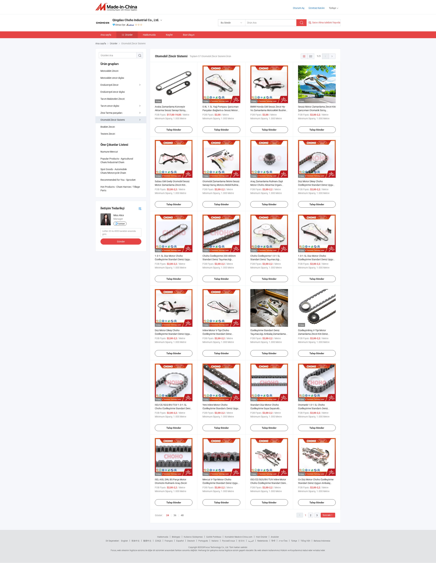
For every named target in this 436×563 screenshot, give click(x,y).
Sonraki (327, 515)
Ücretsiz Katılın (317, 8)
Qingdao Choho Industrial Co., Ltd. (135, 20)
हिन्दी (273, 540)
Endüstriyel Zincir (109, 84)
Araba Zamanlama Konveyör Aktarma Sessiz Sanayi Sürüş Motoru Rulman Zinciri (170, 110)
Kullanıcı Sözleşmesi (193, 536)
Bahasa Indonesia (322, 540)
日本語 (158, 540)
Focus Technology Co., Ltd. (216, 547)
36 (175, 515)
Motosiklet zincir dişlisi (112, 77)
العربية (251, 540)
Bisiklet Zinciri (107, 126)
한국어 (241, 540)
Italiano (215, 540)
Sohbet (121, 223)
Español (180, 540)
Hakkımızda (149, 34)
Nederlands (262, 540)
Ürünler (129, 34)
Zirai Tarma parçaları (111, 112)
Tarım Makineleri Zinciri (112, 98)
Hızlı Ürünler (261, 536)
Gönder (121, 241)
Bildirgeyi (176, 536)
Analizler (275, 536)
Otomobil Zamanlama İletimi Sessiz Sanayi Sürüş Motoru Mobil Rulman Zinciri (221, 185)
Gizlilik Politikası (213, 536)
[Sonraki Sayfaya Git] (332, 56)
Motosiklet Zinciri (109, 70)
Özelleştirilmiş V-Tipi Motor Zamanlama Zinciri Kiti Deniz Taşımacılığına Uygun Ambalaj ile (315, 334)
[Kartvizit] (140, 208)
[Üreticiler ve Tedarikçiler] (117, 7)
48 (182, 515)
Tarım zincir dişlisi (109, 105)
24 (167, 515)
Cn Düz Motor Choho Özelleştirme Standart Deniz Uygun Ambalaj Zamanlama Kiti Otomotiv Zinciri (315, 483)
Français (169, 540)
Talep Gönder (173, 129)
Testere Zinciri (107, 133)
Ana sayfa (105, 34)
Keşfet (169, 34)
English (124, 540)
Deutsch (191, 540)
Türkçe (294, 540)
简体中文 (135, 540)
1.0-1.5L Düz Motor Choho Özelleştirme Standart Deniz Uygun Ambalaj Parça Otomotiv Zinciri (316, 259)
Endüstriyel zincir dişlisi (112, 91)
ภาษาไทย (283, 540)
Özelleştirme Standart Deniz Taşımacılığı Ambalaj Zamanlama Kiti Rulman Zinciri (268, 334)
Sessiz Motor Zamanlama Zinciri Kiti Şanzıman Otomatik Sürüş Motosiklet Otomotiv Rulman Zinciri (317, 110)
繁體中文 (147, 540)
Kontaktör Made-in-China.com (238, 536)
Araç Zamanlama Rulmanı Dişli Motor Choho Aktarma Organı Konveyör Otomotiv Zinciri (266, 185)
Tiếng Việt (305, 540)
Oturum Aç (298, 8)
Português (203, 540)
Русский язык (228, 540)
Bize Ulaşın (188, 34)
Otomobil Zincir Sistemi (112, 119)
